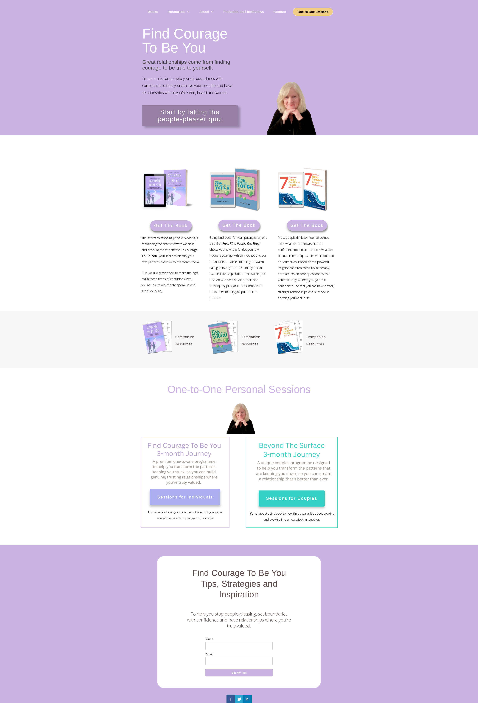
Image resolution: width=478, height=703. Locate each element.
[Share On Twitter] (239, 699)
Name (209, 639)
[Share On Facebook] (230, 699)
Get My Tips (239, 672)
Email (208, 654)
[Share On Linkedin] (247, 699)
